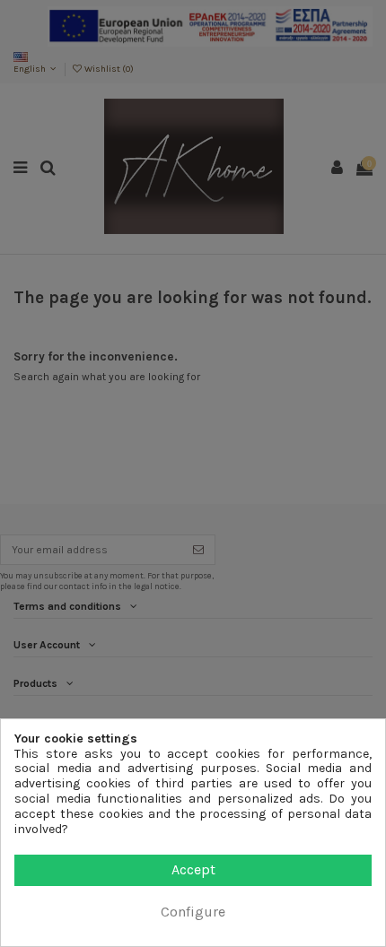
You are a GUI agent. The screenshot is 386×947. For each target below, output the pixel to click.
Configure (193, 911)
